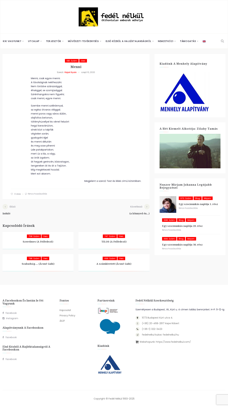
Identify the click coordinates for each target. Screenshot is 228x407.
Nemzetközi (165, 41)
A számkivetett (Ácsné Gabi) (113, 263)
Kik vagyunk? (12, 41)
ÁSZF (62, 320)
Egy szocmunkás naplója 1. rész (198, 204)
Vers (83, 60)
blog (197, 198)
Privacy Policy (67, 315)
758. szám (34, 236)
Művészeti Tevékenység (83, 41)
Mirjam (207, 198)
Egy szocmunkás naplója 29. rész (182, 226)
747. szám (109, 236)
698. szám (169, 220)
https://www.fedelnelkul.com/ (173, 342)
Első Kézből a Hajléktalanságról (128, 41)
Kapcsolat (65, 310)
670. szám (185, 198)
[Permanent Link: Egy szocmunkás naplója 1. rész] (168, 204)
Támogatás (188, 41)
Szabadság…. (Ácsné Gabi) (38, 263)
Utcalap (33, 41)
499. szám (109, 258)
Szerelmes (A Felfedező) (38, 241)
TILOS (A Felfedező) (114, 241)
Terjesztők (53, 41)
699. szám (169, 238)
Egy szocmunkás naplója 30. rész (182, 244)
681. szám (72, 60)
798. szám (34, 258)
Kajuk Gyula (70, 72)
